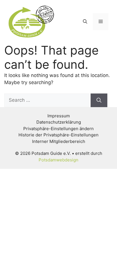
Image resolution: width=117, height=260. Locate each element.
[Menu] (100, 21)
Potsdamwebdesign (58, 160)
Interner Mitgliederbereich (58, 141)
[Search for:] (47, 100)
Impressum (58, 115)
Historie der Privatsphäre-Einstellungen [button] (58, 135)
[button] (85, 21)
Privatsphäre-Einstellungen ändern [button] (58, 128)
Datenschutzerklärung (58, 122)
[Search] (99, 100)
